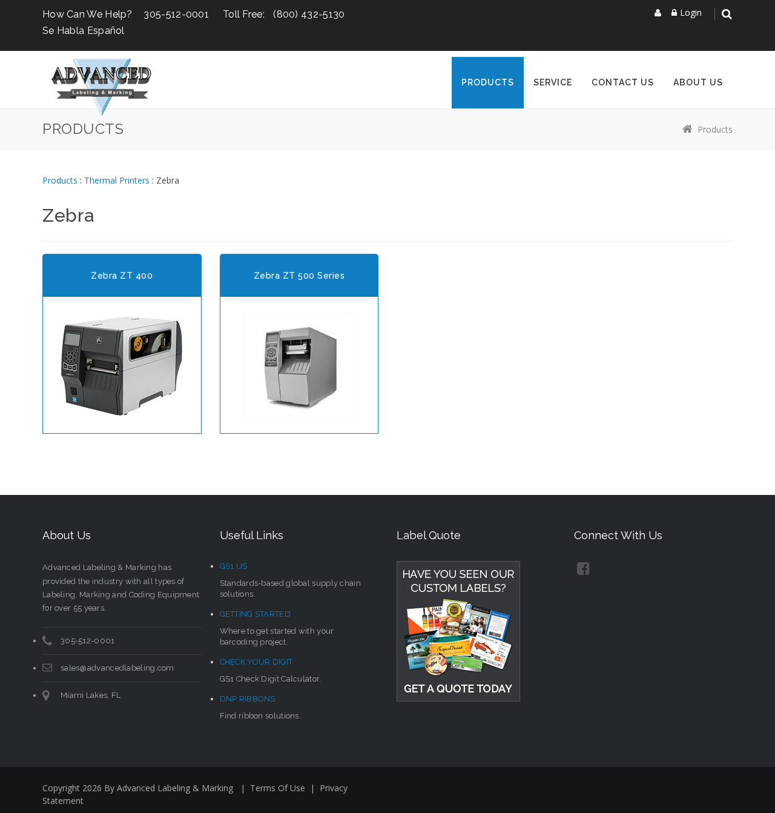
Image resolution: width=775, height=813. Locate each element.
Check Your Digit (256, 661)
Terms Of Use (277, 788)
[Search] (727, 14)
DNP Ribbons (247, 698)
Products (715, 129)
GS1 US (234, 566)
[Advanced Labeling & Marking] (101, 86)
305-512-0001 (176, 14)
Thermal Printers (117, 180)
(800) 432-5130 (309, 14)
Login (691, 12)
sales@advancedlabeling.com (117, 667)
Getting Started (255, 614)
